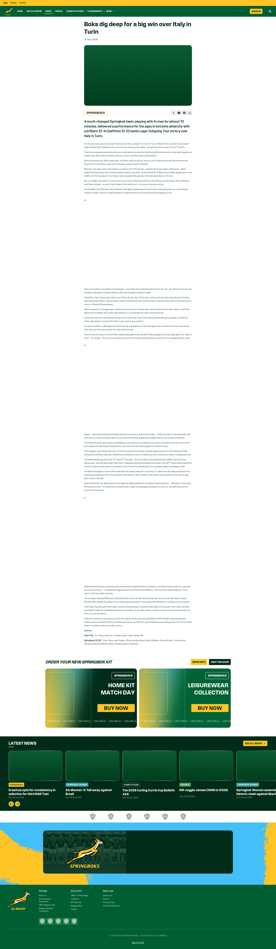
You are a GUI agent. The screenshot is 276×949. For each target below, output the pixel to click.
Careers (106, 899)
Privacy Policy (108, 902)
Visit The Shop (220, 662)
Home (20, 11)
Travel (13, 3)
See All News (253, 743)
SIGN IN (256, 11)
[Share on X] (173, 113)
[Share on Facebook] (184, 113)
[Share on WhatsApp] (190, 113)
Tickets (22, 3)
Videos (58, 11)
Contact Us (107, 896)
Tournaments (94, 11)
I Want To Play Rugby (79, 896)
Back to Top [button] (138, 943)
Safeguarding (76, 906)
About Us (43, 896)
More (109, 11)
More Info (198, 662)
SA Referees (76, 902)
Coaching (75, 899)
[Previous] (11, 804)
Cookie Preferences (111, 906)
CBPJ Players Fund (47, 905)
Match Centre (34, 11)
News (48, 11)
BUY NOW (116, 708)
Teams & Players (75, 11)
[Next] (17, 804)
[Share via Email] (179, 113)
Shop (5, 3)
